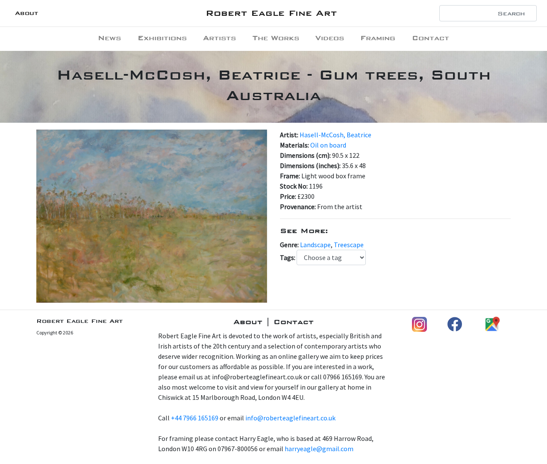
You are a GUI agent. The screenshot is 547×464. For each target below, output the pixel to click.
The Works (276, 38)
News (109, 38)
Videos (329, 38)
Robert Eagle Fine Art (271, 13)
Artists (219, 38)
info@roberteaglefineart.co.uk (290, 418)
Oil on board (328, 145)
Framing (377, 38)
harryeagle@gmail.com (319, 448)
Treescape (349, 244)
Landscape (315, 244)
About (26, 13)
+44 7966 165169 (194, 418)
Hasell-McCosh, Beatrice (335, 134)
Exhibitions (162, 38)
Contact (430, 38)
